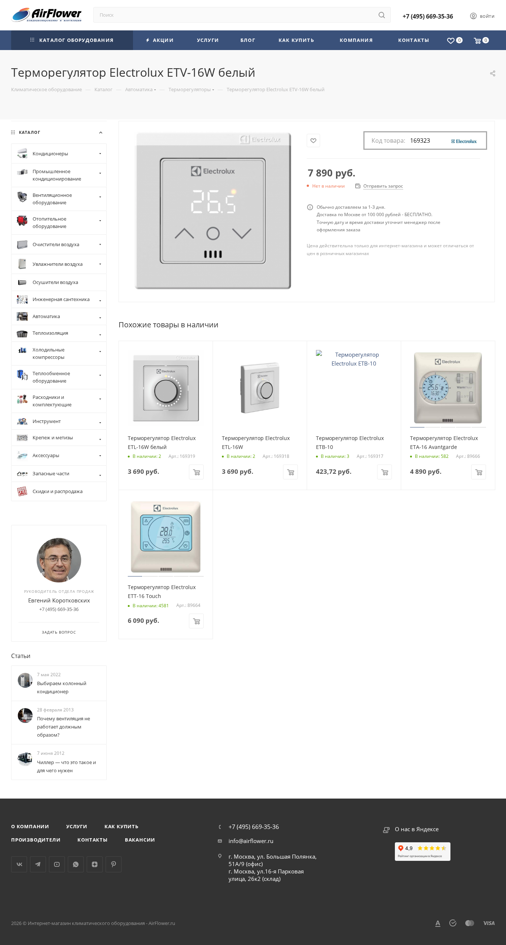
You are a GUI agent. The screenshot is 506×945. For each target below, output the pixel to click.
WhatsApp (76, 864)
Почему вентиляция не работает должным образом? (63, 726)
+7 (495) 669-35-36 (428, 16)
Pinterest (113, 864)
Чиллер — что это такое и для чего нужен (66, 766)
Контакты (92, 839)
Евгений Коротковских (59, 600)
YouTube (57, 864)
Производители (35, 839)
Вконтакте (19, 864)
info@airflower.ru (251, 841)
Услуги (76, 826)
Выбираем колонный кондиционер (61, 687)
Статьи (20, 656)
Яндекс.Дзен (95, 864)
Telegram (38, 864)
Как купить (121, 826)
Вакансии (140, 839)
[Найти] (382, 15)
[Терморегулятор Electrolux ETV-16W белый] (212, 210)
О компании (30, 826)
